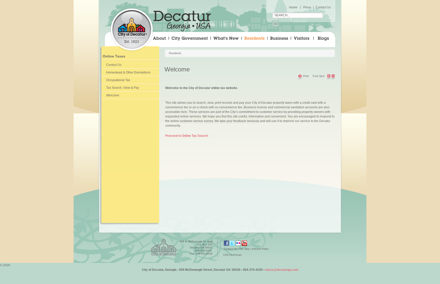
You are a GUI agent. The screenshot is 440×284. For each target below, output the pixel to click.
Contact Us (323, 7)
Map (209, 241)
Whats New (225, 39)
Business (279, 39)
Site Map (244, 248)
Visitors (302, 39)
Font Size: (319, 76)
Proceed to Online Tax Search (186, 136)
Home (293, 7)
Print (306, 76)
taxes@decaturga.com (281, 270)
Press (307, 7)
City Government (189, 39)
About (160, 39)
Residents (254, 39)
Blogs (327, 39)
